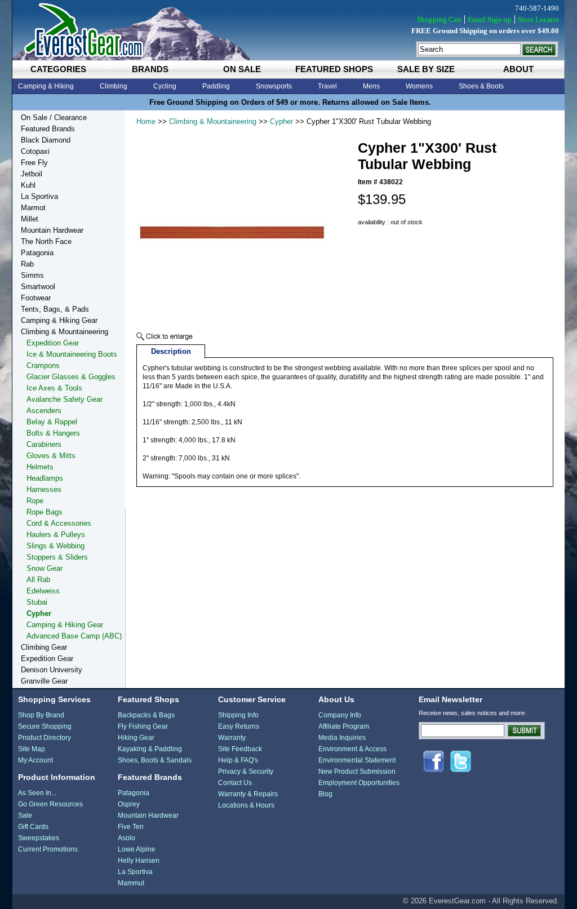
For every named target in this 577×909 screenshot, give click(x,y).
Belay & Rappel (51, 422)
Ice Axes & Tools (54, 388)
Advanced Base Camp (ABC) (74, 636)
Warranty (232, 738)
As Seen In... (37, 793)
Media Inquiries (342, 738)
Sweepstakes (38, 838)
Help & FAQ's (238, 760)
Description (171, 351)
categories (58, 69)
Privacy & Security (245, 771)
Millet (29, 219)
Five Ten (131, 827)
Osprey (129, 804)
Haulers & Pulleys (55, 534)
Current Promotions (48, 849)
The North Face (46, 241)
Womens (419, 86)
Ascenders (43, 410)
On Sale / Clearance (54, 117)
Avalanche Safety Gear (64, 399)
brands (150, 69)
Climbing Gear (44, 647)
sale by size (426, 69)
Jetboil (31, 174)
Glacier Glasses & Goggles (71, 377)
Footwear (36, 298)
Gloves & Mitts (51, 455)
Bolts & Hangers (53, 433)
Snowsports (274, 86)
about (518, 69)
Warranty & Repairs (248, 794)
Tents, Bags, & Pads (55, 309)
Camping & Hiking (46, 86)
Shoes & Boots (481, 86)
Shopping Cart (439, 19)
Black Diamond (45, 140)
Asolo (126, 838)
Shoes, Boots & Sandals (155, 760)
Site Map (31, 749)
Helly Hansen (138, 860)
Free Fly (34, 162)
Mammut (131, 883)
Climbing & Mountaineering (212, 121)
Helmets (40, 467)
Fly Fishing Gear (143, 726)
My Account (35, 760)
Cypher (281, 121)
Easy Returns (238, 726)
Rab (27, 264)
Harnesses (43, 489)
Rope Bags (44, 512)
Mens (371, 86)
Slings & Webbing (55, 546)
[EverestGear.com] (288, 30)
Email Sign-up (490, 19)
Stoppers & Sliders (57, 557)
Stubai (36, 602)
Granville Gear (44, 681)
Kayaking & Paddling (150, 749)
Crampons (43, 365)
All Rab (38, 579)
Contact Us (235, 783)
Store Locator (538, 19)
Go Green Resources (50, 804)
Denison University (51, 670)
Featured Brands (48, 129)
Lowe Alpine (137, 849)
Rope (34, 500)
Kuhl (28, 185)
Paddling (216, 86)
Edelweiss (43, 591)
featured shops (334, 69)
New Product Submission (357, 771)
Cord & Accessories (58, 523)
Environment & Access (352, 749)
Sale (25, 815)
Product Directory (44, 738)
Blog (325, 794)
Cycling (164, 86)
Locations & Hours (246, 805)
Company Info (339, 715)
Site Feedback (240, 749)
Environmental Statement (357, 760)
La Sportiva (39, 196)
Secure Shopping (45, 726)
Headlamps (44, 478)
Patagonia (37, 253)
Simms (32, 275)
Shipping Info (238, 715)
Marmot (33, 207)
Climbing (113, 86)
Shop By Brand (41, 715)
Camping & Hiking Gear (59, 320)
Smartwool (38, 286)
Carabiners (43, 444)
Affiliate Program (343, 726)
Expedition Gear (52, 343)
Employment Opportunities (359, 783)
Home (146, 121)
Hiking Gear (136, 738)
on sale (242, 69)
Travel (327, 86)
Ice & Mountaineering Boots (71, 354)
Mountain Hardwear (52, 230)
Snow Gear (44, 568)
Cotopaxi (35, 151)
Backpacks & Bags (146, 715)
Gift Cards (33, 827)
